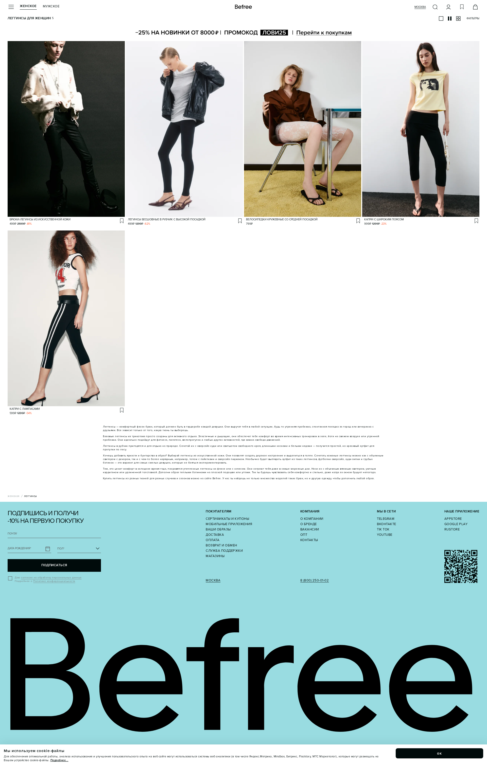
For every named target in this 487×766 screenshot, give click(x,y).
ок (439, 753)
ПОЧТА (12, 533)
